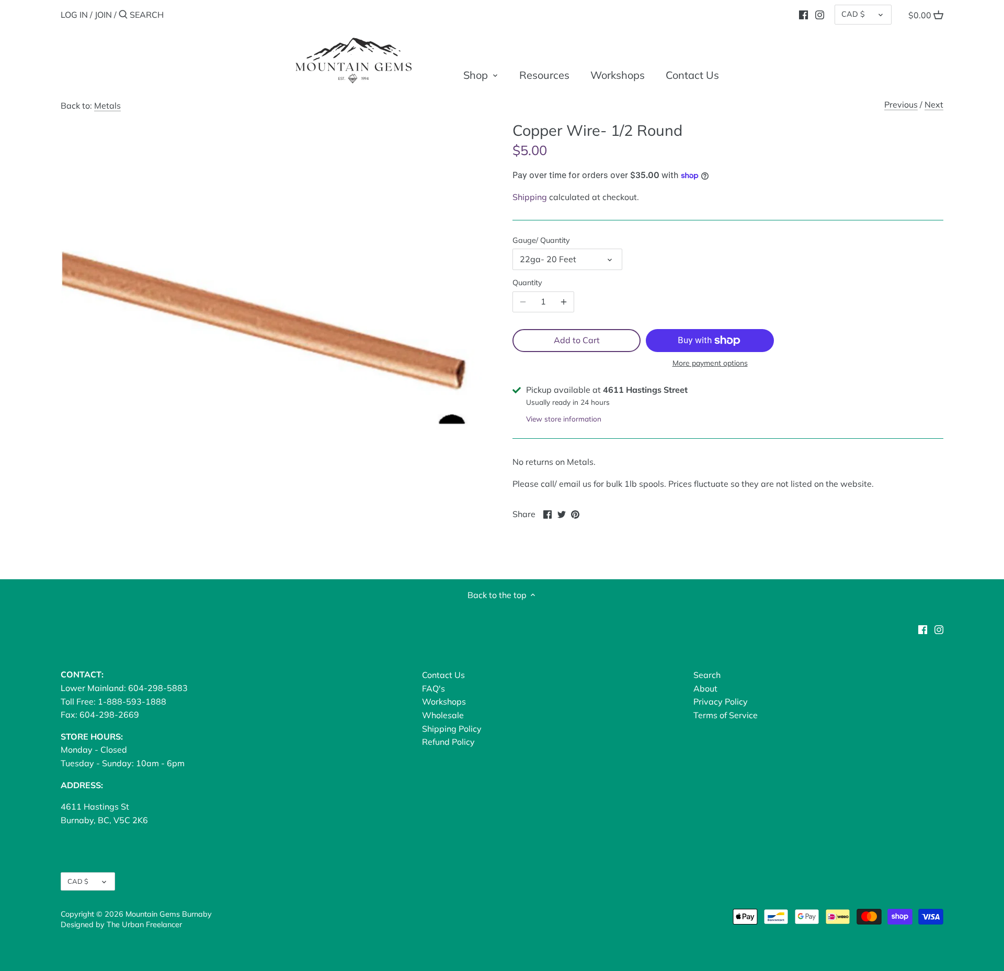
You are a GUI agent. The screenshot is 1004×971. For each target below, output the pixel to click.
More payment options (710, 363)
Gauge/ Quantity (541, 240)
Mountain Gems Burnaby (169, 914)
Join (103, 14)
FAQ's (433, 688)
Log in (74, 14)
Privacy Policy (720, 701)
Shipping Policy (452, 728)
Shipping (529, 197)
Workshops (444, 701)
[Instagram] (819, 14)
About (705, 688)
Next (934, 104)
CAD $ (853, 14)
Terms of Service (725, 715)
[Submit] (123, 15)
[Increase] (564, 302)
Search (707, 675)
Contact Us (443, 675)
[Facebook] (803, 14)
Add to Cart (577, 340)
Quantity (527, 282)
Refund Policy (448, 741)
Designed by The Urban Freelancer (121, 924)
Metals (107, 105)
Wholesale (443, 715)
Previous (901, 104)
